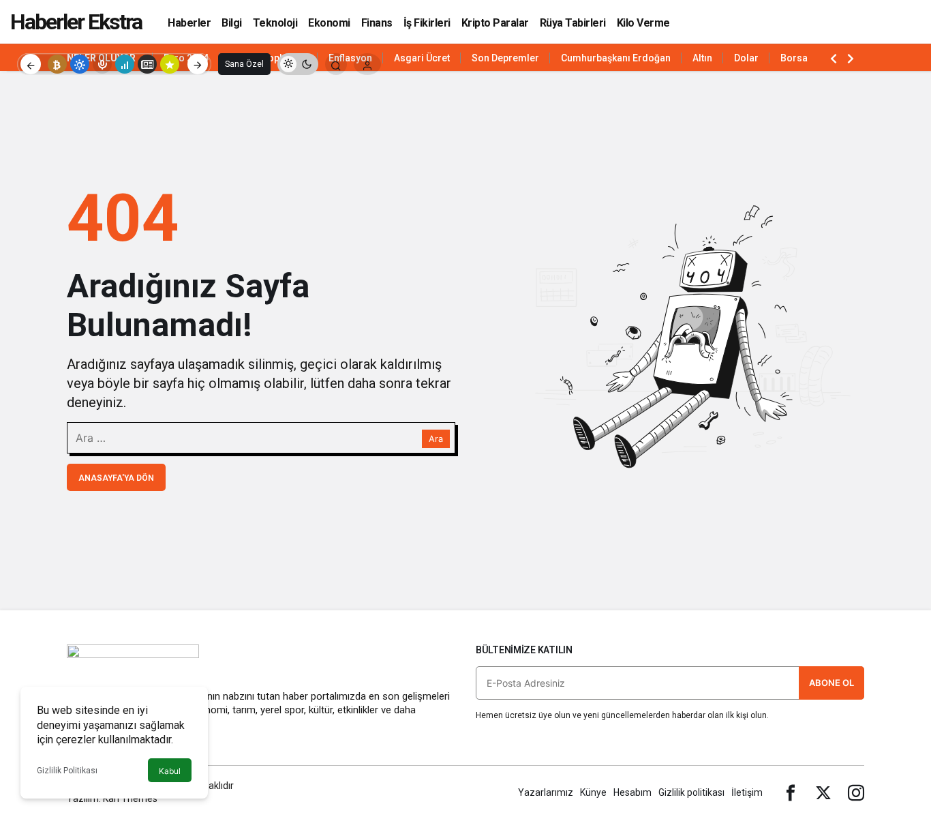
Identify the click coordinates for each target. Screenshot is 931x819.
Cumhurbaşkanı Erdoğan (616, 58)
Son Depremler (505, 58)
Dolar (746, 58)
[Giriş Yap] (367, 64)
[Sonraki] (197, 64)
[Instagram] (856, 792)
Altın (702, 58)
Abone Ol (831, 682)
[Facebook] (790, 792)
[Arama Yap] (336, 64)
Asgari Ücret (422, 58)
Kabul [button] (170, 771)
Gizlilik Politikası (67, 770)
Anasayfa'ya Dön (116, 478)
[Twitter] (823, 792)
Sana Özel (244, 64)
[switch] (297, 64)
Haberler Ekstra (76, 22)
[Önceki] (30, 64)
